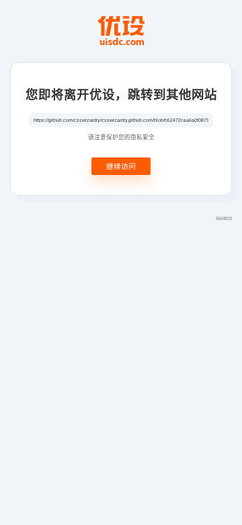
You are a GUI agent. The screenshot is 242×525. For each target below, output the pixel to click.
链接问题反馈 (224, 218)
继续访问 (121, 166)
